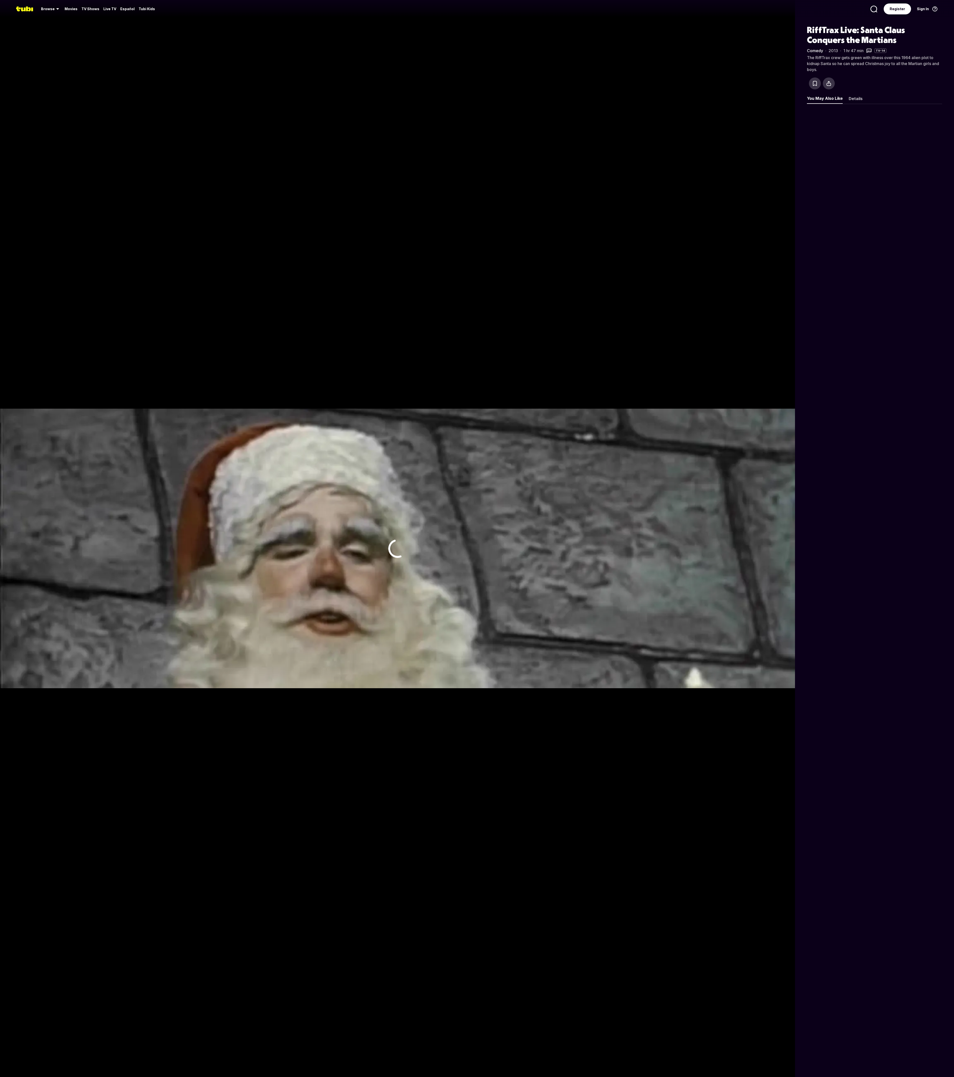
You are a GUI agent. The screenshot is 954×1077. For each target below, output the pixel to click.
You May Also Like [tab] (825, 98)
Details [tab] (856, 98)
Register (897, 9)
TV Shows (90, 9)
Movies (71, 9)
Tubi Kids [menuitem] (147, 9)
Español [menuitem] (127, 9)
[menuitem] (50, 9)
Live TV (109, 9)
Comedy (815, 50)
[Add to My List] (815, 83)
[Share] (829, 83)
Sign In (923, 9)
